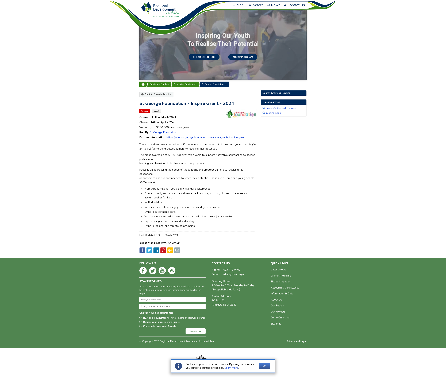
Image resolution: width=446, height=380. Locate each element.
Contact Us (296, 5)
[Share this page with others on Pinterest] (163, 252)
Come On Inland (280, 317)
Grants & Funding (281, 275)
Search (257, 5)
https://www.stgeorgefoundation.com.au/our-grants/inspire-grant (206, 137)
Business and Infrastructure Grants (161, 322)
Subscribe (195, 331)
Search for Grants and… (185, 84)
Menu (240, 5)
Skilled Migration (280, 281)
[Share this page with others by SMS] (170, 252)
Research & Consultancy (285, 287)
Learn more (231, 368)
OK (264, 366)
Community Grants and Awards (159, 326)
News (275, 5)
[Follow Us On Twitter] (152, 271)
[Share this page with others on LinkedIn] (156, 252)
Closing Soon (273, 113)
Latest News (278, 269)
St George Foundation (163, 132)
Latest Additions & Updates (281, 108)
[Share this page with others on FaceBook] (142, 252)
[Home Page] (142, 84)
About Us (276, 299)
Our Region (277, 305)
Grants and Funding (159, 84)
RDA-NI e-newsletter (174, 317)
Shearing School (204, 57)
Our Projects (278, 311)
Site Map (276, 323)
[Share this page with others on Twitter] (149, 252)
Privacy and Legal (297, 341)
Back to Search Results (157, 94)
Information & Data (282, 293)
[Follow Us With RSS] (171, 271)
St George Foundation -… (214, 84)
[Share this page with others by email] (177, 252)
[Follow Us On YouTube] (162, 271)
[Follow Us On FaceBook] (143, 271)
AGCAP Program (243, 57)
